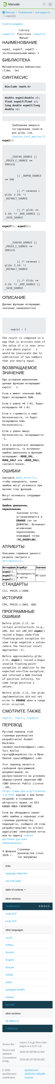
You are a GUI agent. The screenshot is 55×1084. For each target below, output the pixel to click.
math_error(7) (26, 477)
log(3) (19, 718)
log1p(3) (33, 718)
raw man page (13, 881)
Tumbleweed (25, 12)
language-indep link (16, 873)
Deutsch (10, 952)
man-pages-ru (42, 12)
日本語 (9, 974)
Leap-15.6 (11, 921)
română (10, 997)
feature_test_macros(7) (29, 136)
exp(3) (6, 718)
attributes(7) (12, 561)
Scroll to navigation (12, 24)
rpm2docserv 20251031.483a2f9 (35, 1072)
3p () (12, 1021)
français (10, 967)
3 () (11, 1028)
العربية (9, 937)
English (10, 960)
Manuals (10, 12)
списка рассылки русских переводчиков (17, 839)
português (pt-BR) (15, 989)
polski (9, 982)
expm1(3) (8, 34)
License (29, 1077)
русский (10, 1004)
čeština (9, 945)
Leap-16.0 (11, 913)
